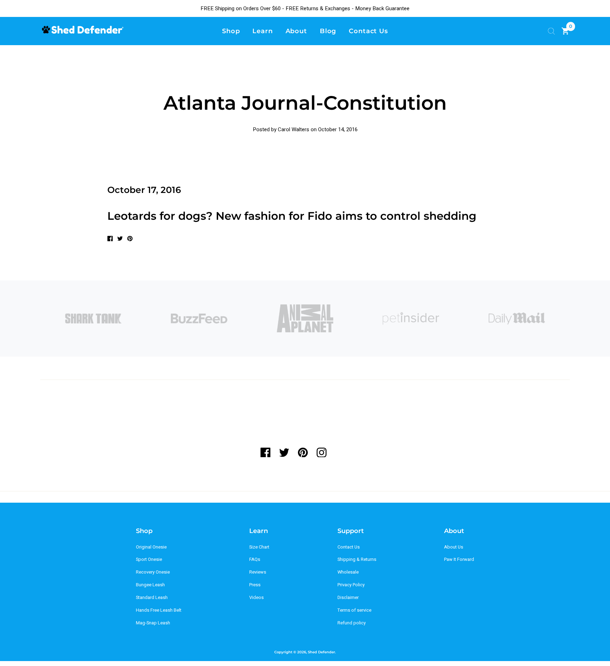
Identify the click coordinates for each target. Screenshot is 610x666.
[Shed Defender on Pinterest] (302, 453)
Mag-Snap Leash (153, 623)
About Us (453, 547)
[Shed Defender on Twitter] (284, 453)
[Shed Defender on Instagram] (321, 453)
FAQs (254, 559)
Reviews (257, 572)
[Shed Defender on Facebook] (268, 453)
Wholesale (348, 572)
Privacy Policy (351, 585)
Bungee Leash (150, 585)
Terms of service (354, 610)
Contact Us (348, 547)
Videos (256, 597)
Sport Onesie (149, 559)
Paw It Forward (459, 559)
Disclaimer (348, 597)
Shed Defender (321, 652)
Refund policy (351, 623)
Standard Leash (152, 597)
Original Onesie (151, 547)
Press (255, 585)
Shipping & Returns (356, 559)
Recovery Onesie (153, 572)
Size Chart (259, 547)
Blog (328, 31)
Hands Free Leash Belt (158, 610)
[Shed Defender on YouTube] (340, 453)
